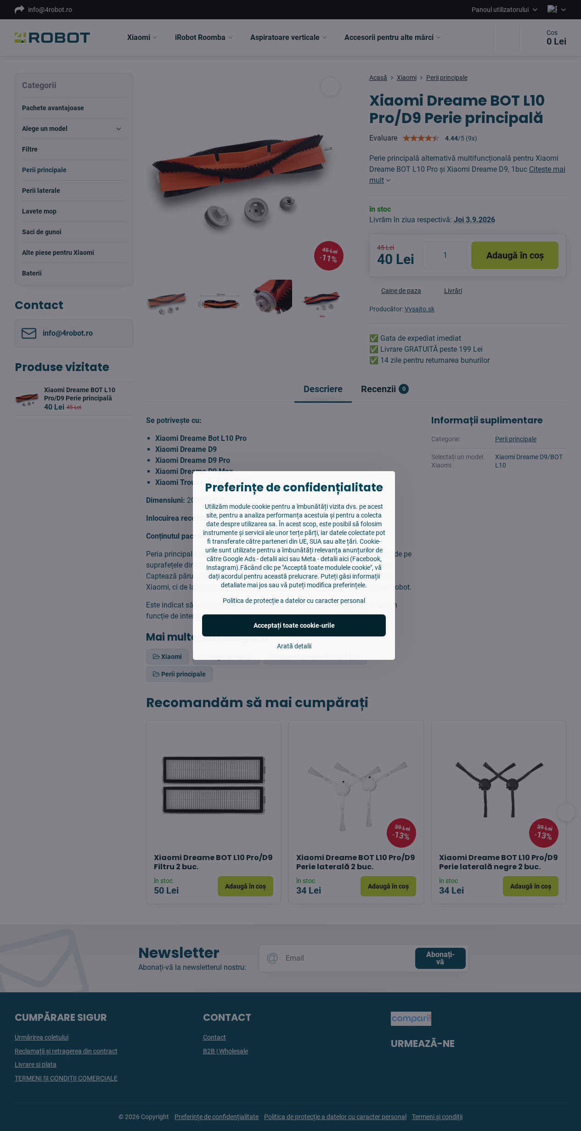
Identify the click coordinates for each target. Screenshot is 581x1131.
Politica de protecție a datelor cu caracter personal (294, 600)
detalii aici (274, 559)
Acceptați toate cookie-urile (294, 625)
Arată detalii (294, 646)
